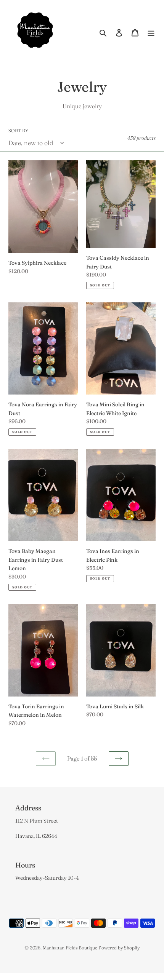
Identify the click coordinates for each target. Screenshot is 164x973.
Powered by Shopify (119, 948)
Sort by (18, 130)
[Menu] (151, 32)
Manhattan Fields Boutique (70, 948)
